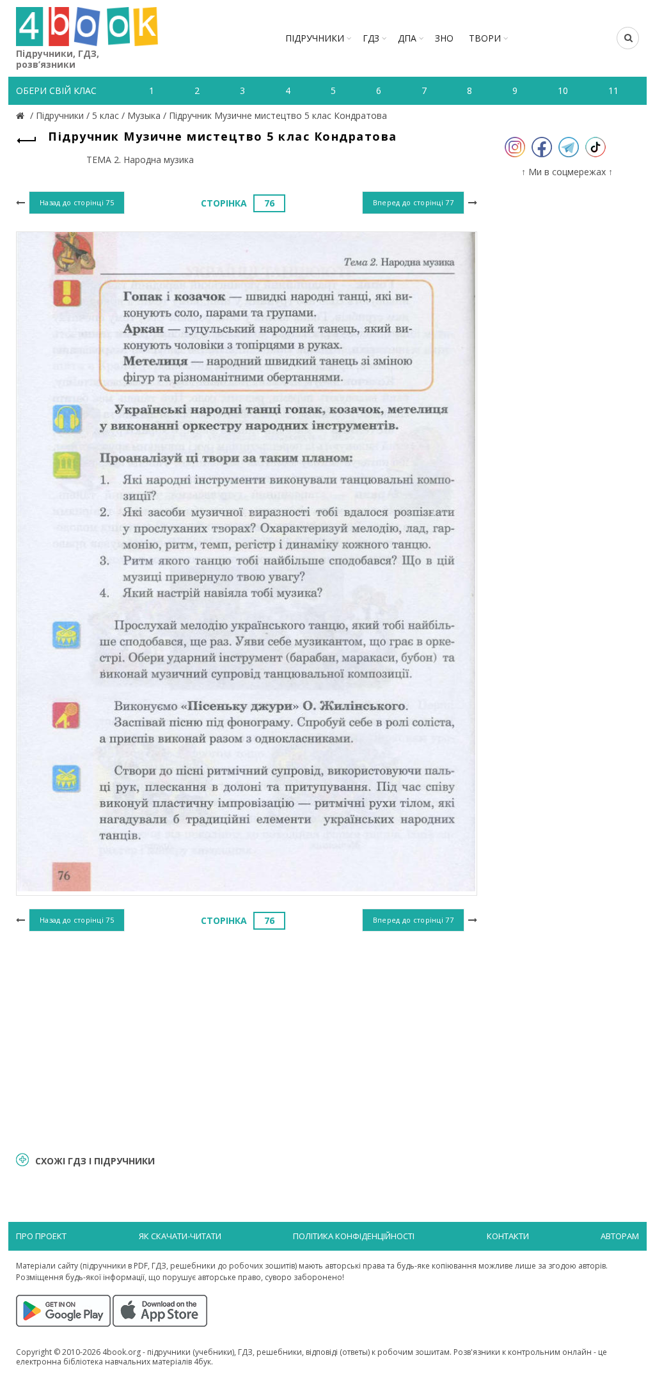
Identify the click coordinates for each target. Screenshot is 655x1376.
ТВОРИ (485, 38)
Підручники (314, 38)
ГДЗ (371, 38)
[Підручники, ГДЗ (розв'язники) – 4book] (22, 115)
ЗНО (444, 38)
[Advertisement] (246, 1039)
